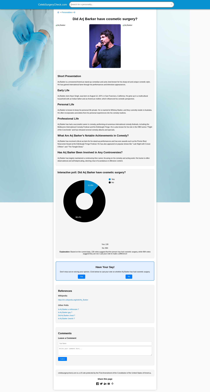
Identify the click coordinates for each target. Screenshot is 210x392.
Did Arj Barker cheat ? (66, 315)
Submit (62, 359)
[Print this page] (112, 383)
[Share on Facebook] (97, 383)
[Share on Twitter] (101, 383)
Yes (81, 277)
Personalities (67, 12)
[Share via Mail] (108, 383)
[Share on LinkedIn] (105, 383)
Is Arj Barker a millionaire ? (68, 309)
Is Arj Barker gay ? (65, 312)
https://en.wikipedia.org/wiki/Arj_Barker (73, 300)
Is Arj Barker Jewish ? (66, 318)
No (129, 277)
